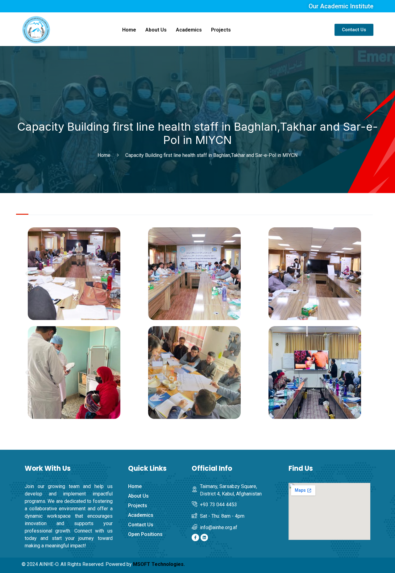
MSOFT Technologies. (159, 564)
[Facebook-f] (195, 537)
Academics (189, 30)
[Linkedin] (204, 537)
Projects (221, 30)
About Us (156, 30)
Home (129, 30)
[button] (27, 273)
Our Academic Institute (341, 6)
